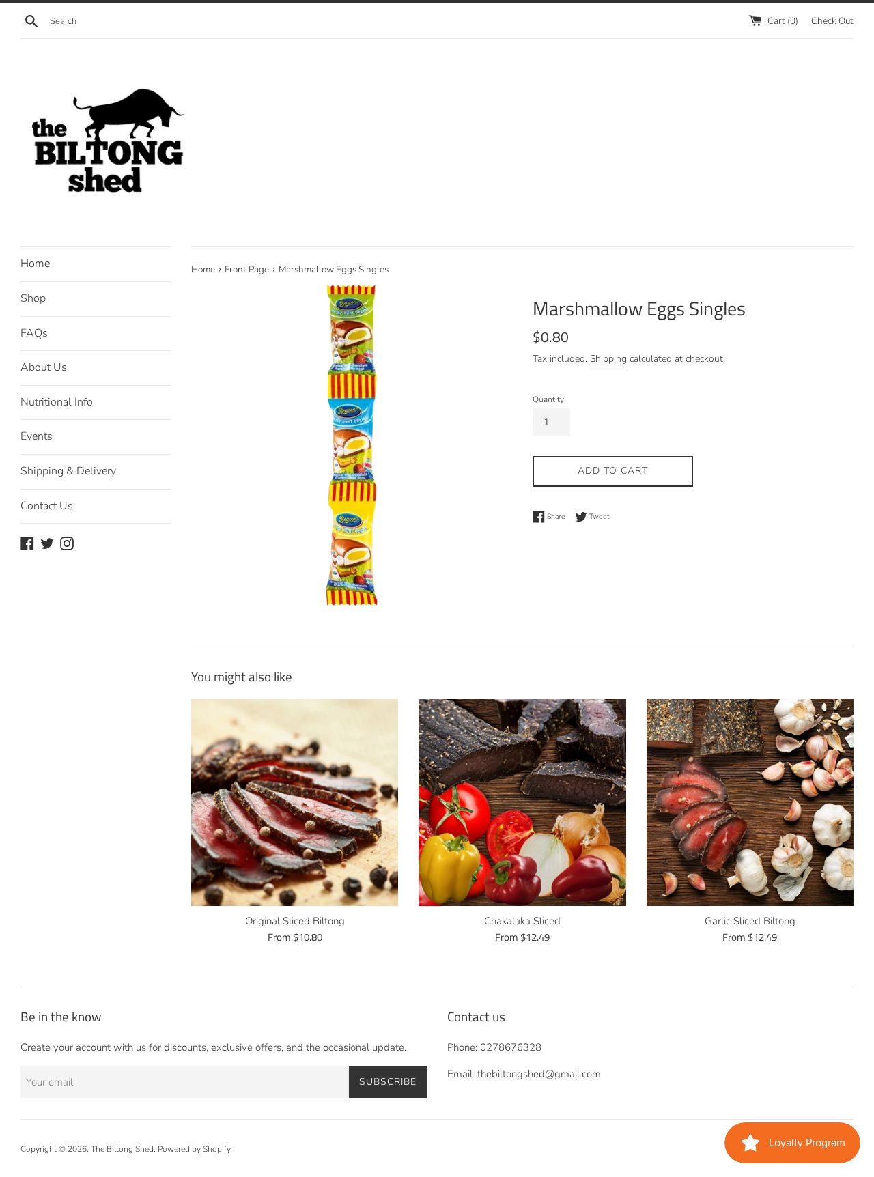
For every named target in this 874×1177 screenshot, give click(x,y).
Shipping (608, 358)
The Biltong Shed (122, 1149)
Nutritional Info (56, 402)
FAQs (34, 333)
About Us (43, 367)
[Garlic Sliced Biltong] (750, 802)
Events (36, 436)
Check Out (832, 20)
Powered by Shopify (194, 1149)
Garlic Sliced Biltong (750, 921)
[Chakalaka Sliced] (522, 802)
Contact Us (46, 505)
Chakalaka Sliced (522, 921)
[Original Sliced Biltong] (294, 802)
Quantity (548, 399)
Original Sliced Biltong (295, 921)
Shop (33, 298)
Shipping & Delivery (68, 471)
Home (35, 263)
